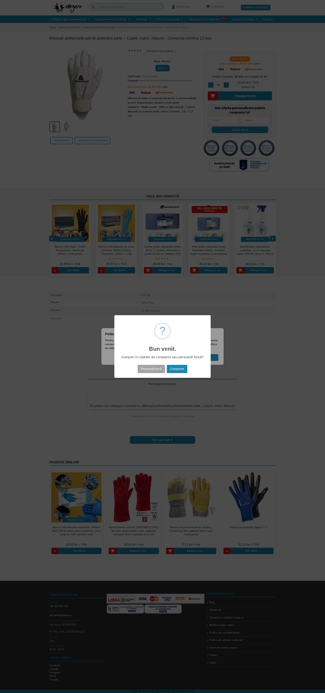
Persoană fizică (151, 368)
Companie (177, 368)
